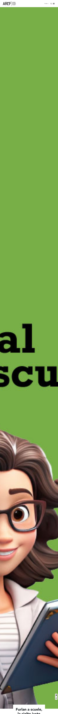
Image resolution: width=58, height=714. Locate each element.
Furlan (46, 3)
